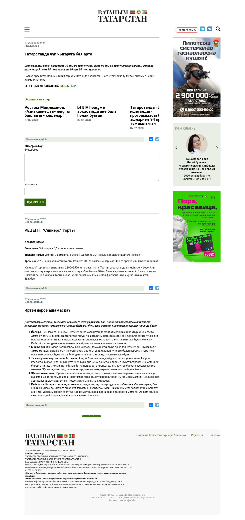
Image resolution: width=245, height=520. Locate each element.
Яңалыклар (31, 45)
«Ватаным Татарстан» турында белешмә (161, 435)
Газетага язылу (187, 29)
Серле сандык (33, 222)
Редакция (197, 435)
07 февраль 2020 (35, 43)
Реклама (214, 435)
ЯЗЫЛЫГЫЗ (67, 86)
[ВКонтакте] (151, 139)
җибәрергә (35, 202)
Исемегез (30, 184)
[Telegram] (157, 139)
